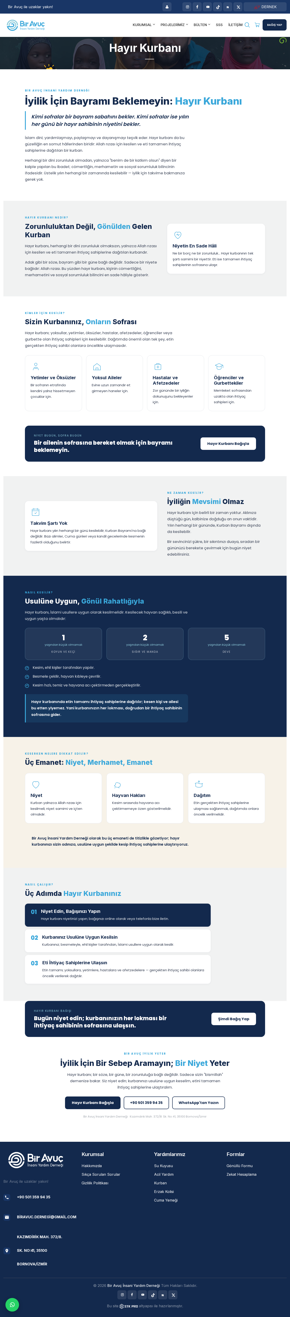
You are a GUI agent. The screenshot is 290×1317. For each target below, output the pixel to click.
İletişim (235, 25)
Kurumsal (142, 25)
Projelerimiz (173, 25)
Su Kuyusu (163, 1165)
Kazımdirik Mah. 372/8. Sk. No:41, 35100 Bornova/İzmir (39, 1250)
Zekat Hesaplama (241, 1174)
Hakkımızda (92, 1165)
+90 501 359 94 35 (146, 1102)
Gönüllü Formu (240, 1165)
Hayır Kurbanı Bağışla (228, 443)
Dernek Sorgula (266, 8)
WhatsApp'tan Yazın (199, 1102)
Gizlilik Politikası (95, 1183)
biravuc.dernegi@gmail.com (46, 1217)
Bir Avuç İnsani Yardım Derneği (133, 1285)
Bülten (200, 25)
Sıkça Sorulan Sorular (101, 1174)
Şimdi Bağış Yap (233, 1019)
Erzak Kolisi (164, 1191)
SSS (219, 25)
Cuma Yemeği (166, 1200)
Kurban (160, 1183)
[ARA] (247, 26)
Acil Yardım (164, 1174)
